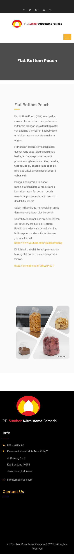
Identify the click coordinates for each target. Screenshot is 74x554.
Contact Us (13, 492)
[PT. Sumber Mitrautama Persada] (37, 23)
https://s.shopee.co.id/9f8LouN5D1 (34, 265)
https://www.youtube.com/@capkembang (38, 242)
